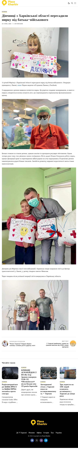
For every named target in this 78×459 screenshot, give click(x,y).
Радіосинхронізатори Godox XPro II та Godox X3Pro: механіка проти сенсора (10, 389)
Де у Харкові (21, 433)
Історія (46, 433)
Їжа (52, 433)
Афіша (39, 433)
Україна (59, 433)
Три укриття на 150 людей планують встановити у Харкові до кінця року (67, 390)
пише (19, 85)
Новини (32, 433)
